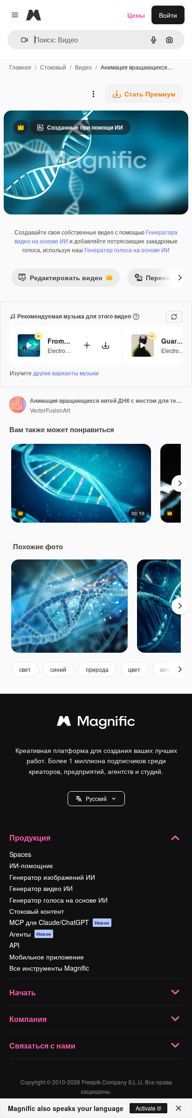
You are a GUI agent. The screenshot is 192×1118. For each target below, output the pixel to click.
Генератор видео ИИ (41, 888)
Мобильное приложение (46, 956)
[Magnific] (96, 723)
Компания (28, 1019)
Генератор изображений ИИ (52, 877)
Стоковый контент (36, 911)
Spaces (20, 854)
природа (97, 669)
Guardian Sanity (173, 340)
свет (25, 669)
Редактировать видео (60, 279)
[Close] (178, 1108)
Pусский (96, 798)
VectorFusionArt (50, 410)
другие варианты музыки (66, 373)
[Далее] (179, 277)
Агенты (30, 934)
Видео (83, 67)
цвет (134, 669)
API (14, 945)
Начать (22, 992)
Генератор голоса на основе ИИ (127, 250)
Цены (136, 15)
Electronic (60, 350)
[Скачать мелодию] (105, 345)
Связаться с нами (42, 1045)
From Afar (59, 340)
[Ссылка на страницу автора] (17, 405)
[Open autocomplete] (21, 39)
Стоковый (53, 67)
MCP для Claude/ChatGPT (59, 922)
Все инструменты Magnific (49, 968)
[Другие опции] (93, 93)
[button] (96, 798)
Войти (168, 15)
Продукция (29, 837)
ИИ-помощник (31, 865)
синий (58, 669)
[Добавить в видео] (86, 345)
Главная (20, 67)
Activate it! (148, 1108)
